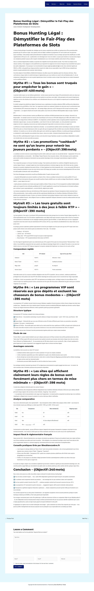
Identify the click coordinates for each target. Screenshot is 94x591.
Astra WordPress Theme (60, 584)
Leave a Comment (17, 27)
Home (47, 4)
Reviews (69, 4)
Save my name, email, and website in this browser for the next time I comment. (34, 563)
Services (54, 4)
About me (62, 4)
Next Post (85, 518)
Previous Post (9, 518)
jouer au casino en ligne (54, 66)
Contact (86, 4)
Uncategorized (26, 27)
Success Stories (77, 4)
